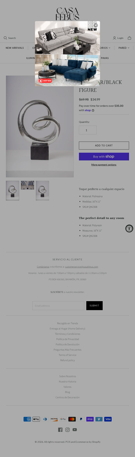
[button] (96, 25)
